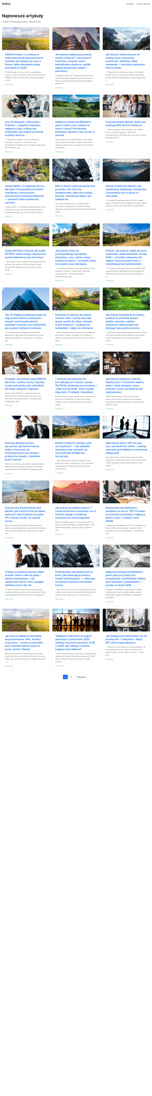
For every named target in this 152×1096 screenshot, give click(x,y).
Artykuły (130, 4)
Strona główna (143, 4)
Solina (6, 3)
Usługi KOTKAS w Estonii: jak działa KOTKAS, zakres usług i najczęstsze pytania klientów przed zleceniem (25, 254)
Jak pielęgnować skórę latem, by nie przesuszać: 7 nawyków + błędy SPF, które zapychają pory (126, 639)
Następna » (82, 677)
